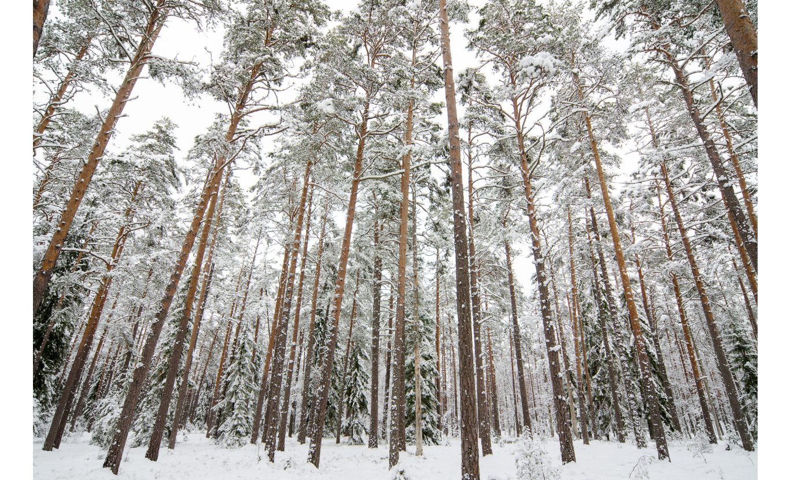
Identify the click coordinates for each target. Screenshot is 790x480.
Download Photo (653, 456)
